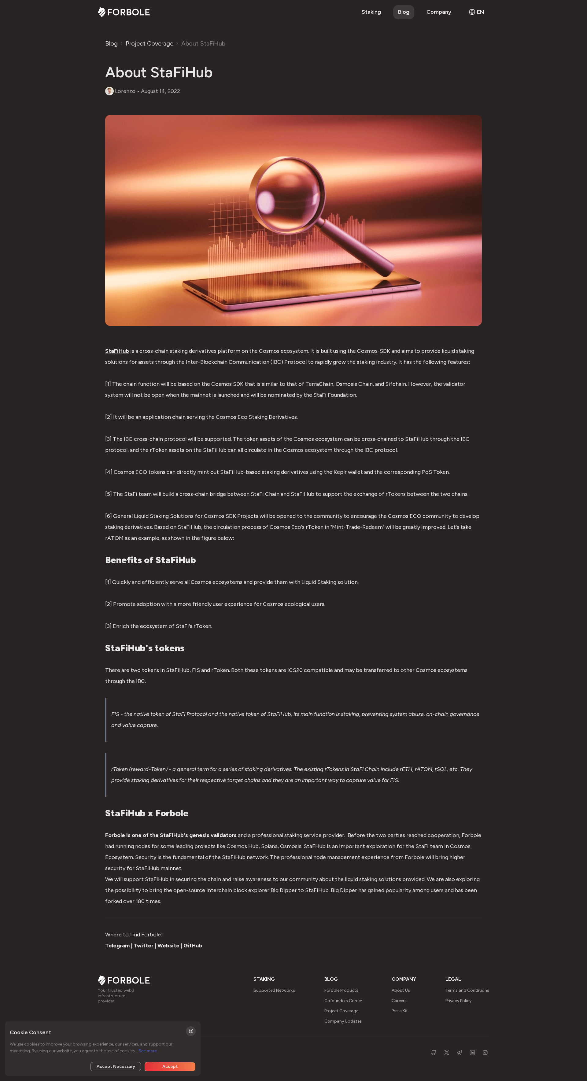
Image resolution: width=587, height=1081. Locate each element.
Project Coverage (149, 43)
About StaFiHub (203, 43)
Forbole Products (341, 990)
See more (147, 1050)
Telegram (117, 945)
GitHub (192, 945)
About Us (401, 990)
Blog (403, 12)
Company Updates (343, 1021)
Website (168, 945)
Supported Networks (274, 990)
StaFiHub (117, 351)
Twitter (143, 945)
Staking (371, 12)
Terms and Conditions (467, 990)
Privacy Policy (458, 1000)
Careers (399, 1000)
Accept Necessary (116, 1066)
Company (438, 12)
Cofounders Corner (343, 1000)
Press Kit (400, 1010)
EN (480, 12)
